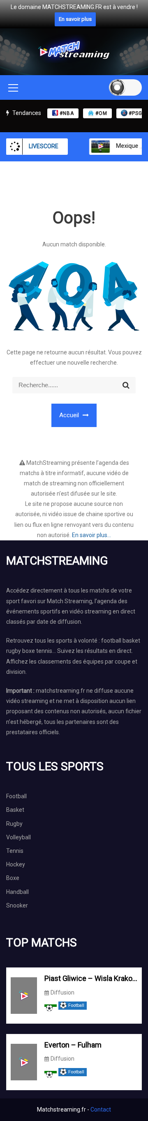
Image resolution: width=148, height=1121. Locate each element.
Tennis (14, 851)
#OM (101, 113)
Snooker (17, 905)
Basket (15, 809)
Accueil (70, 415)
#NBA (67, 113)
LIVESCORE (43, 146)
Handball (17, 892)
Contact (100, 1109)
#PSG (135, 113)
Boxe (12, 878)
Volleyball (18, 837)
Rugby (14, 823)
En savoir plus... (91, 535)
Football (16, 796)
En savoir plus (75, 19)
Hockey (15, 864)
